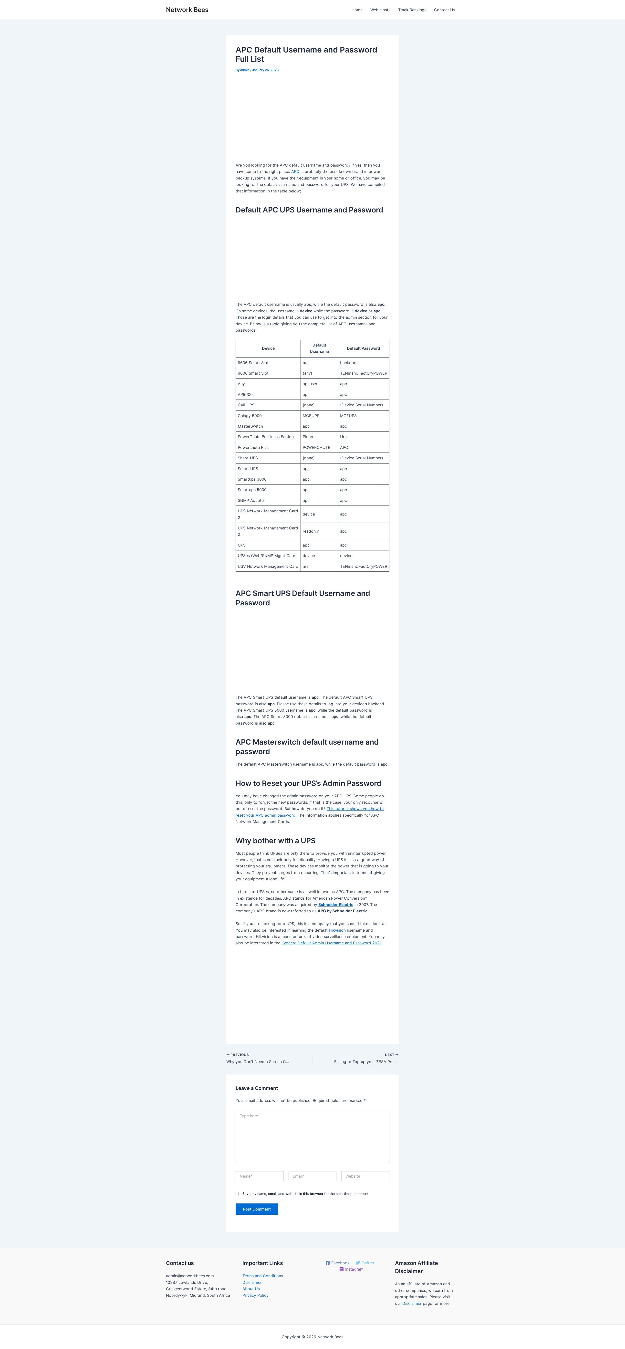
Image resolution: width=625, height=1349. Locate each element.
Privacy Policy (255, 1295)
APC (296, 171)
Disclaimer (252, 1282)
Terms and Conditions (262, 1275)
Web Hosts (380, 9)
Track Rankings (412, 9)
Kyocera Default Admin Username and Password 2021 (331, 942)
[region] (312, 119)
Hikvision (338, 930)
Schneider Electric (335, 904)
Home (357, 9)
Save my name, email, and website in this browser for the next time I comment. (305, 1193)
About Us (251, 1288)
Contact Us (444, 9)
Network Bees (187, 9)
